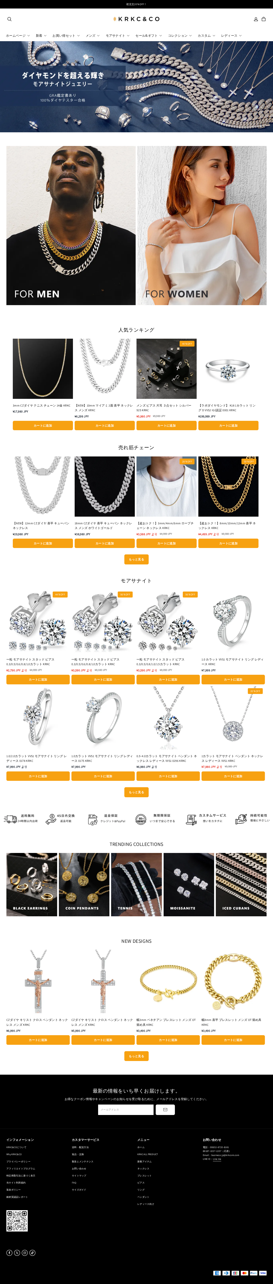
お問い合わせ (79, 1168)
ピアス (141, 1182)
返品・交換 (78, 1154)
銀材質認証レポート (17, 1196)
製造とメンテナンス (83, 1161)
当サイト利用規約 (16, 1182)
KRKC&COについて (16, 1147)
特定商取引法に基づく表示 (20, 1175)
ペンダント (143, 1196)
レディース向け (145, 1203)
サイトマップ (79, 1175)
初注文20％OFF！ (136, 4)
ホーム (141, 1147)
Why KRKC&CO (14, 1154)
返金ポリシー (13, 1189)
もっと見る (136, 559)
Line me (217, 1158)
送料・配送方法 (80, 1147)
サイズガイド (79, 1189)
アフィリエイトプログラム (20, 1168)
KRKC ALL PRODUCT (147, 1154)
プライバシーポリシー (18, 1161)
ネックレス (143, 1168)
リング (141, 1189)
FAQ (74, 1182)
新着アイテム (144, 1161)
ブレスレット (144, 1175)
